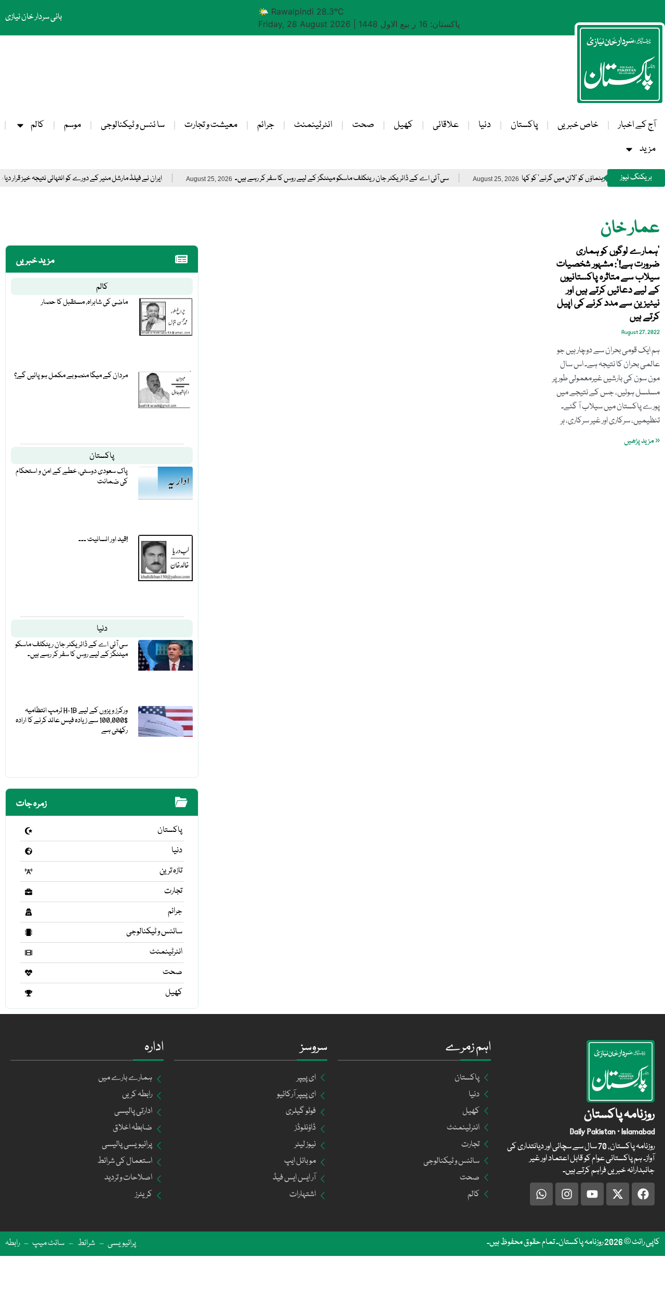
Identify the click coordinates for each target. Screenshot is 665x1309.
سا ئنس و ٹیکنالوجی (133, 125)
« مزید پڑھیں (642, 441)
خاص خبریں (577, 125)
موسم (72, 125)
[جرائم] (28, 912)
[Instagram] (566, 1194)
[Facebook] (643, 1194)
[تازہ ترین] (28, 871)
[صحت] (28, 973)
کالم (37, 125)
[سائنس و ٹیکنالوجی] (28, 932)
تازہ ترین (170, 871)
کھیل (403, 125)
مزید (648, 149)
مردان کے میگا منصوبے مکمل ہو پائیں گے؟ (71, 375)
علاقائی (446, 125)
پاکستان (524, 125)
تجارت (173, 891)
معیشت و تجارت (210, 125)
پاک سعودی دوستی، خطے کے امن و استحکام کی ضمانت (72, 476)
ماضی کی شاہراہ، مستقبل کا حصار (84, 302)
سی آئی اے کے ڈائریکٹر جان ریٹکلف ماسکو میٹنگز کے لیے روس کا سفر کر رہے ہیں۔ (366, 179)
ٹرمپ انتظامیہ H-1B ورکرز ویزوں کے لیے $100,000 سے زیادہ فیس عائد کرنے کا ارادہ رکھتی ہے (72, 720)
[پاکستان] (28, 831)
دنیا (484, 125)
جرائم (265, 125)
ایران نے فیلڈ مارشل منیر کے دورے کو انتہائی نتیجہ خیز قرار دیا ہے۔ (101, 179)
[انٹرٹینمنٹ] (28, 952)
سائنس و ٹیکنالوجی (154, 932)
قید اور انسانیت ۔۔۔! (103, 539)
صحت (363, 125)
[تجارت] (28, 891)
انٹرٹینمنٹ (313, 125)
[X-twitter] (617, 1194)
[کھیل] (28, 993)
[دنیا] (28, 851)
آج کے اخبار (637, 125)
